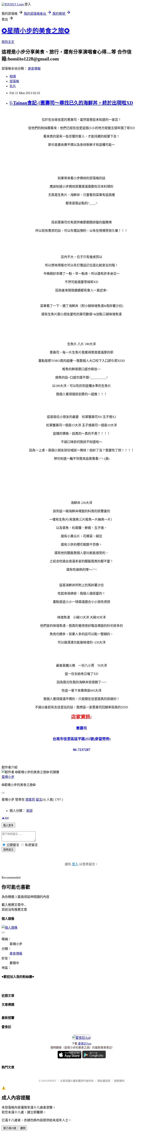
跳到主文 (8, 42)
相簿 (13, 76)
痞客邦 (30, 799)
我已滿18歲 (9, 1128)
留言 (39, 799)
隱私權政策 (103, 1080)
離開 (22, 1128)
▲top (5, 817)
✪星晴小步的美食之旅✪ (36, 30)
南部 (29, 810)
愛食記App (84, 1043)
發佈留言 (8, 849)
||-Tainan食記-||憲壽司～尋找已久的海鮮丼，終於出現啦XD (71, 102)
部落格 (14, 81)
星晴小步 (8, 777)
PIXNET (51, 1080)
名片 (13, 86)
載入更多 (8, 825)
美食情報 (34, 68)
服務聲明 (119, 1080)
